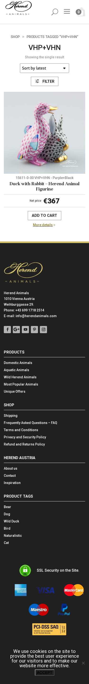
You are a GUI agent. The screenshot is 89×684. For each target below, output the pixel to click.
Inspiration (12, 483)
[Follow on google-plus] (16, 329)
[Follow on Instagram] (43, 329)
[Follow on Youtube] (25, 329)
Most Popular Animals (21, 384)
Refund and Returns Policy (24, 444)
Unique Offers (14, 391)
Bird (7, 528)
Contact (10, 476)
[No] (83, 663)
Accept (44, 672)
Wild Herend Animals (20, 377)
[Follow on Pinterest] (34, 329)
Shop (15, 37)
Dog (7, 514)
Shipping (11, 416)
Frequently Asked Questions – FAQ (30, 423)
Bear (7, 507)
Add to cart (44, 215)
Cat (6, 543)
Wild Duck (11, 521)
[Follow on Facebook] (7, 329)
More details (43, 225)
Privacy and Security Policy (25, 437)
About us (10, 468)
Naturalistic (13, 535)
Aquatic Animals (16, 370)
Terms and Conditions (21, 430)
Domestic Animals (18, 363)
